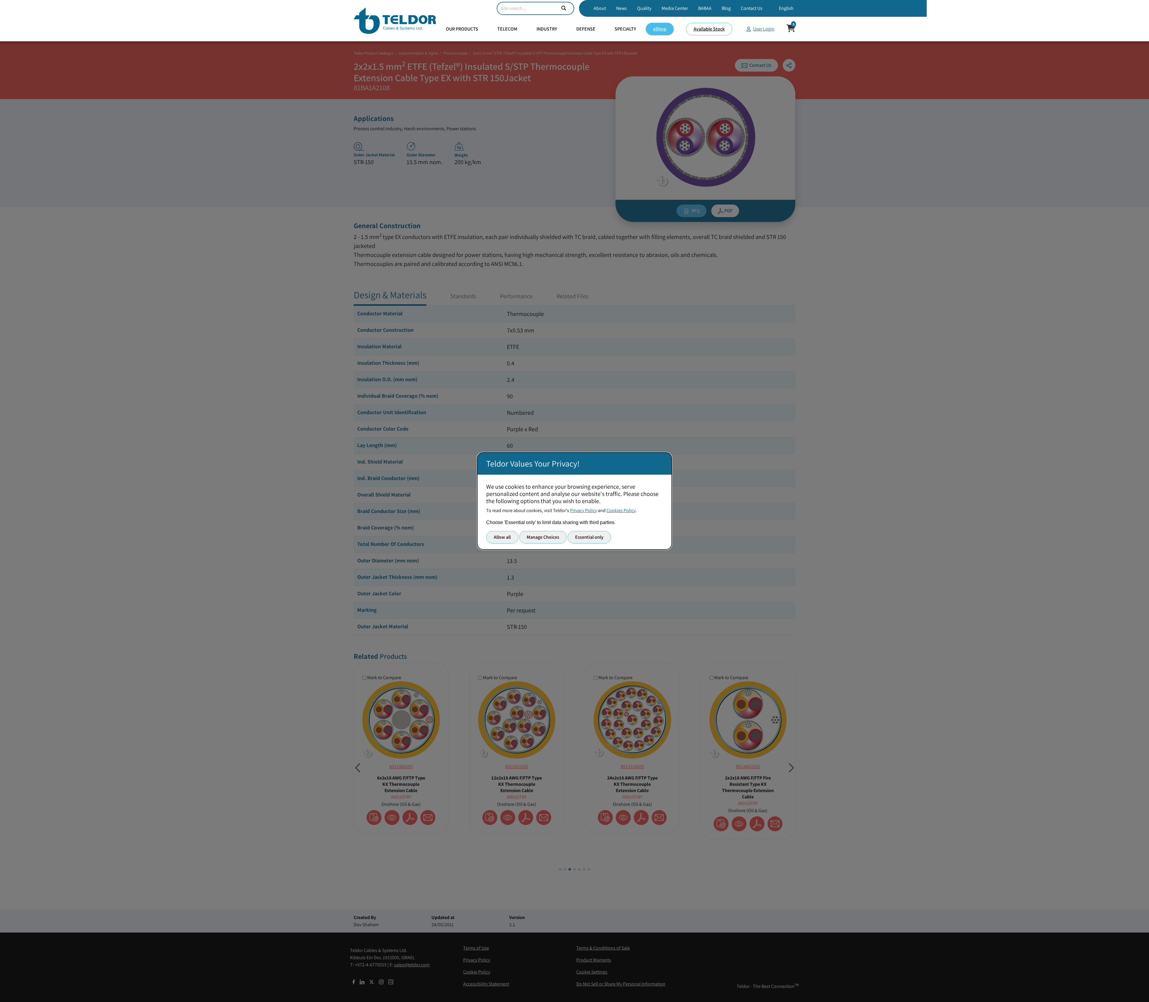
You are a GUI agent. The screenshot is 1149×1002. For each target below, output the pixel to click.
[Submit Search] (564, 8)
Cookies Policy (621, 510)
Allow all (502, 537)
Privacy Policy (583, 510)
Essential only (589, 537)
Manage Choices (543, 537)
